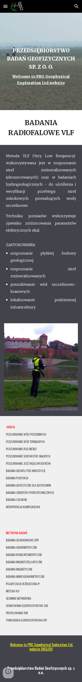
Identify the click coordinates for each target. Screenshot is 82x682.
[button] (5, 6)
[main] (41, 61)
